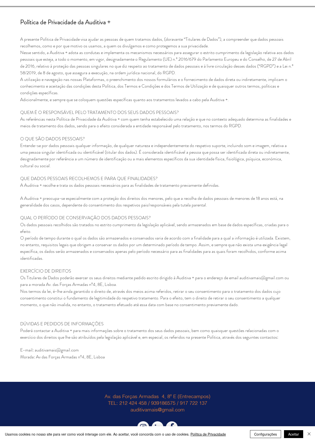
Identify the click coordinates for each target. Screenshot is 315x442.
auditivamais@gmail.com (261, 278)
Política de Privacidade (208, 434)
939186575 (163, 403)
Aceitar (293, 434)
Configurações (265, 434)
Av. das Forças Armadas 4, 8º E (140, 396)
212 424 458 (133, 403)
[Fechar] (309, 434)
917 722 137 (193, 403)
